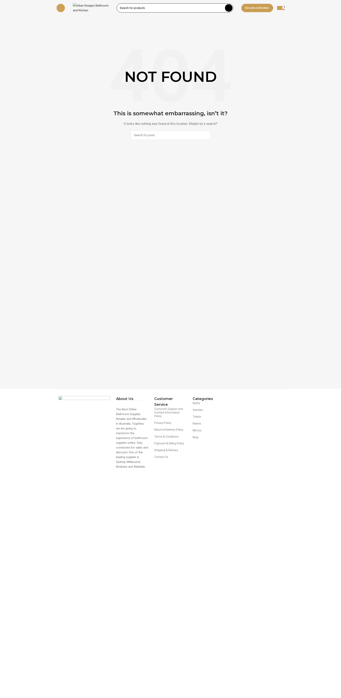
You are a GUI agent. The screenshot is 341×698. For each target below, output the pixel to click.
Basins (197, 423)
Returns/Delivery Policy (168, 429)
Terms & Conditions (166, 436)
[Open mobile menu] (61, 8)
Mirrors (197, 430)
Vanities (198, 410)
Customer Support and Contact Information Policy (168, 412)
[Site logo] (93, 8)
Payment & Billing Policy (169, 443)
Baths (196, 403)
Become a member (257, 7)
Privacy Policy (162, 422)
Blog (195, 437)
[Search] (229, 8)
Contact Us (161, 456)
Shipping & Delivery (166, 450)
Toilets (197, 416)
